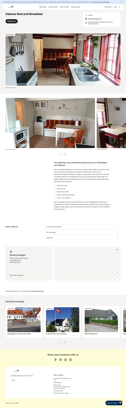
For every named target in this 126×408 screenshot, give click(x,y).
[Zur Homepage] (10, 7)
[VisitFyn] (16, 371)
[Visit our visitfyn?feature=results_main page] (65, 359)
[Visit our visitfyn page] (60, 359)
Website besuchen (94, 19)
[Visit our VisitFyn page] (55, 359)
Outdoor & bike (53, 7)
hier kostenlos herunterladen (101, 2)
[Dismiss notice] (122, 2)
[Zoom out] (118, 278)
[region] (87, 263)
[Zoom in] (118, 273)
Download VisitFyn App (61, 393)
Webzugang (57, 382)
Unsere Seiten (108, 7)
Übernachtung (75, 7)
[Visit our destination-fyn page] (70, 359)
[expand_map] (117, 249)
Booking (11, 21)
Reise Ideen (43, 7)
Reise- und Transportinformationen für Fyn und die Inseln (62, 386)
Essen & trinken (64, 7)
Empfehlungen (58, 391)
